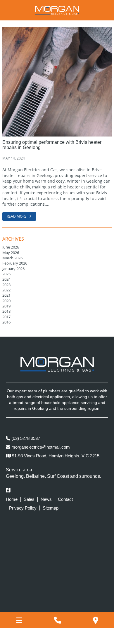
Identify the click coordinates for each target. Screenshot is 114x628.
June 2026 (10, 247)
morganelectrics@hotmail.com (40, 447)
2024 (6, 279)
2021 (6, 295)
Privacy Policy (23, 507)
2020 (6, 300)
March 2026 (12, 257)
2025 (6, 274)
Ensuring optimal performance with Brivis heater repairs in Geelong (51, 144)
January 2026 (13, 268)
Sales (29, 499)
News (46, 499)
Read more (17, 216)
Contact (65, 499)
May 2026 (10, 252)
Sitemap (50, 507)
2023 (6, 284)
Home (12, 499)
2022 (6, 290)
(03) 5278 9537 (25, 438)
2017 (6, 316)
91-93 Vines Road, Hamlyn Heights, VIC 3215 (55, 455)
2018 (6, 311)
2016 (6, 322)
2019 (6, 306)
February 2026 (14, 263)
